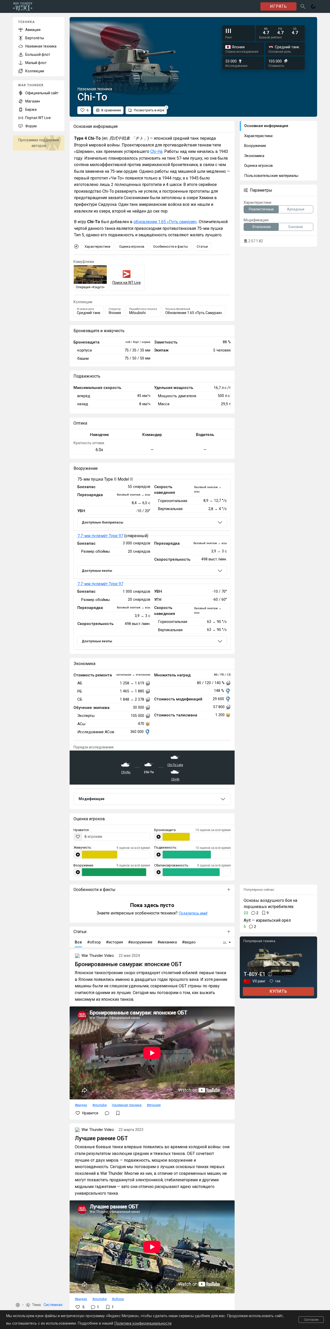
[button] (17, 1305)
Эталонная (261, 227)
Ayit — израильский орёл (267, 920)
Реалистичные (261, 209)
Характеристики (97, 246)
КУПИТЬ (278, 991)
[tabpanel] (152, 564)
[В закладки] (118, 1113)
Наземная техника (127, 1105)
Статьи (202, 246)
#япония (154, 1105)
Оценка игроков (131, 246)
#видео (81, 1105)
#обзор (118, 1299)
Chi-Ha (156, 151)
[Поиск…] (303, 6)
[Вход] (313, 6)
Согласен (311, 1320)
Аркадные (295, 209)
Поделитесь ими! (193, 913)
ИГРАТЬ (278, 6)
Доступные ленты (97, 571)
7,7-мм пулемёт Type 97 (100, 535)
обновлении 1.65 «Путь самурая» (165, 221)
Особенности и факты (170, 246)
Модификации (91, 799)
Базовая (295, 227)
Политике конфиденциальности (142, 1323)
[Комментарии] (107, 1113)
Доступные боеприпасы (102, 522)
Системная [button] (53, 1305)
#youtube (99, 1105)
